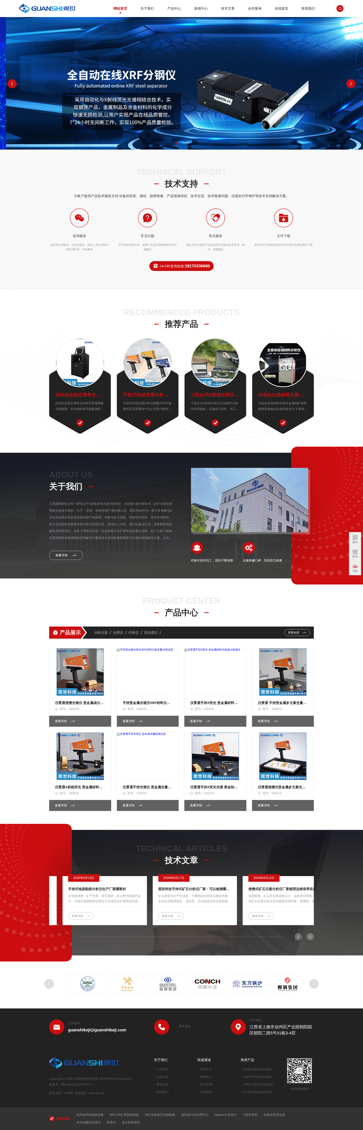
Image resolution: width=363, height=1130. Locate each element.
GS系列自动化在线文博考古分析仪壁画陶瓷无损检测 (259, 1069)
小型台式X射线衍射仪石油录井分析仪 (215, 394)
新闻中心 (201, 8)
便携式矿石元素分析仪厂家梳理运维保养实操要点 (271, 889)
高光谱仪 (151, 632)
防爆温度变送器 (274, 1114)
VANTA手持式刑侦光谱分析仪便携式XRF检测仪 (259, 1076)
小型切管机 (250, 1114)
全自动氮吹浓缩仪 (88, 1122)
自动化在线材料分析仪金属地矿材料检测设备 (283, 394)
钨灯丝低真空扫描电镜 (160, 1114)
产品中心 (174, 8)
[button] (176, 143)
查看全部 (294, 632)
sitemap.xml (96, 1093)
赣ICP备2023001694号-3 (76, 1084)
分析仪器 (101, 632)
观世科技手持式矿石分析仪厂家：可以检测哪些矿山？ (181, 889)
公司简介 (163, 1069)
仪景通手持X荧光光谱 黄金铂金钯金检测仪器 (215, 787)
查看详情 (61, 555)
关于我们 (147, 8)
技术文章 (228, 8)
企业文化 (163, 1076)
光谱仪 (118, 632)
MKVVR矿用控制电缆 (124, 1114)
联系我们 (308, 8)
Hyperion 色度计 (225, 1114)
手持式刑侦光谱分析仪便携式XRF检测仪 (147, 394)
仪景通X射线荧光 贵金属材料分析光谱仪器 (80, 787)
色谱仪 (111, 1122)
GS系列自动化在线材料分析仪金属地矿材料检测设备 (259, 1092)
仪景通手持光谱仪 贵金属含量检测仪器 (148, 787)
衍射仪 (134, 632)
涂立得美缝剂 (131, 1122)
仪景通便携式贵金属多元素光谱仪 (283, 787)
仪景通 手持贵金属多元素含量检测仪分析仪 (283, 703)
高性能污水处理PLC (194, 1114)
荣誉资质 (163, 1084)
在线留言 (281, 8)
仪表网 (68, 1093)
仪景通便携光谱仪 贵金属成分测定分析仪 (80, 703)
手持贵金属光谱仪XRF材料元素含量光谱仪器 (148, 703)
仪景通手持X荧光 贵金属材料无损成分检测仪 (215, 703)
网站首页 (120, 8)
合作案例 (254, 8)
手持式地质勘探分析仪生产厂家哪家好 (84, 889)
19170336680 (185, 266)
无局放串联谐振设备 (90, 1114)
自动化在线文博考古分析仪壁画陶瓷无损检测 (80, 394)
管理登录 (80, 1093)
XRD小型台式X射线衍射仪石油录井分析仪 (259, 1084)
